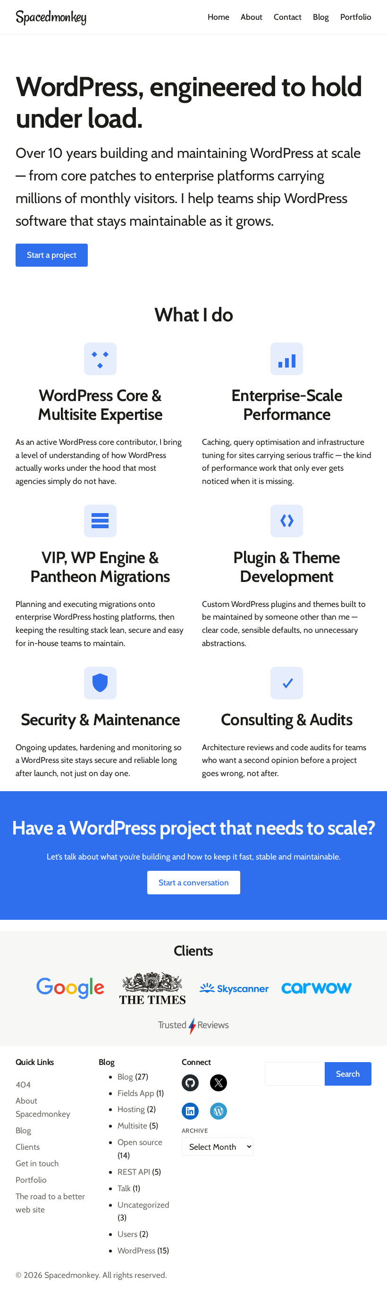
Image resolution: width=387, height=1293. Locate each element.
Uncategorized (143, 1205)
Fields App (136, 1093)
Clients (28, 1147)
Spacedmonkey (51, 17)
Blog (23, 1130)
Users (127, 1234)
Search (348, 1074)
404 (23, 1084)
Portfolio (31, 1180)
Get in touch (37, 1163)
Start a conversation (194, 882)
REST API (134, 1172)
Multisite (132, 1125)
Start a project (51, 255)
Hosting (131, 1109)
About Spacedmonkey (43, 1107)
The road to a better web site (50, 1202)
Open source (140, 1142)
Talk (124, 1188)
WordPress (136, 1250)
